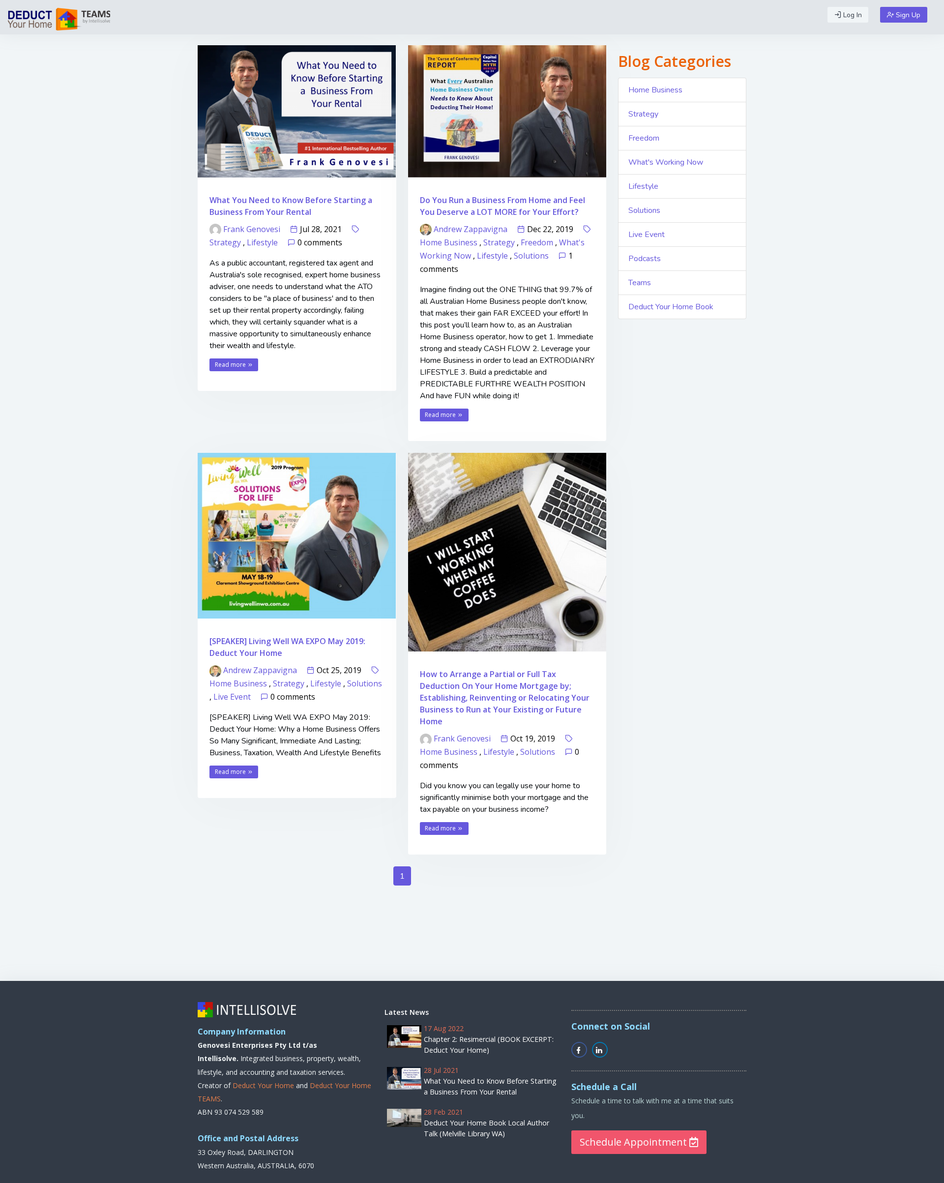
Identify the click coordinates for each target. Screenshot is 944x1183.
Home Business (448, 242)
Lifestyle (262, 242)
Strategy (225, 242)
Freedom (537, 242)
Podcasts (644, 258)
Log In (851, 15)
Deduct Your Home (263, 1085)
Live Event (232, 696)
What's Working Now (665, 162)
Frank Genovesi (251, 229)
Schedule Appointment (634, 1142)
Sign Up (907, 15)
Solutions (531, 255)
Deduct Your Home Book (670, 306)
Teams (639, 282)
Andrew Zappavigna (470, 229)
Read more (231, 364)
